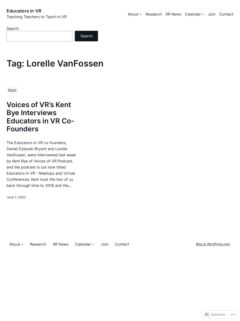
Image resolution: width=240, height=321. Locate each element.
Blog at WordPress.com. (213, 244)
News (12, 90)
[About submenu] (140, 14)
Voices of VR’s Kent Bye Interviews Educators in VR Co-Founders (40, 117)
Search (13, 28)
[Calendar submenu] (203, 14)
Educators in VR (24, 11)
